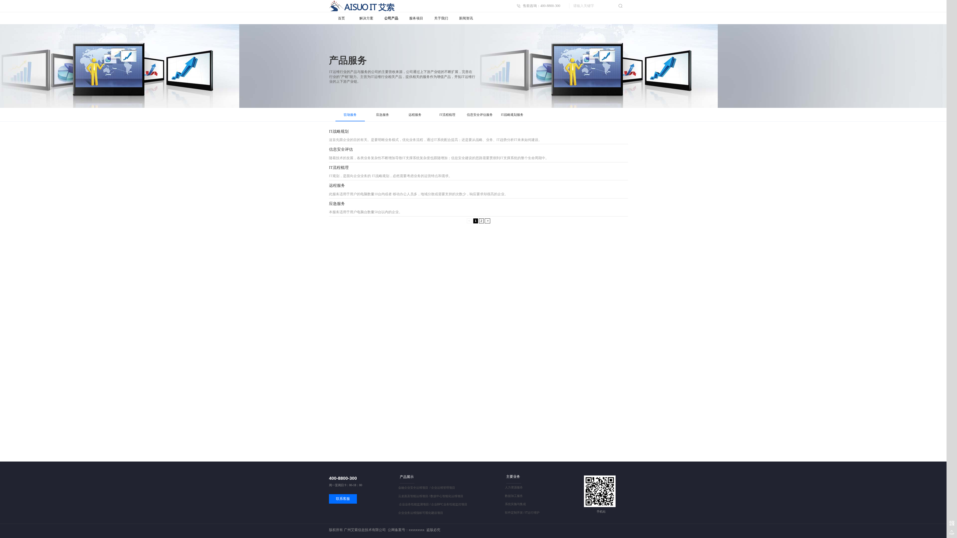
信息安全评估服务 (480, 115)
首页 (341, 18)
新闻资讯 (466, 18)
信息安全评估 (341, 149)
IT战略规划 (339, 131)
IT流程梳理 (447, 115)
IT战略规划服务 (512, 115)
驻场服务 (350, 115)
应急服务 (382, 115)
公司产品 (391, 18)
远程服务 (414, 115)
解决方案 (366, 18)
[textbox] (593, 5)
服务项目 (416, 18)
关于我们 (441, 18)
